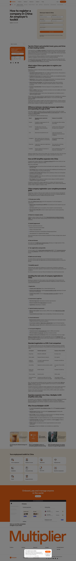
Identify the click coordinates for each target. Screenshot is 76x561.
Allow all (48, 551)
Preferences (48, 555)
